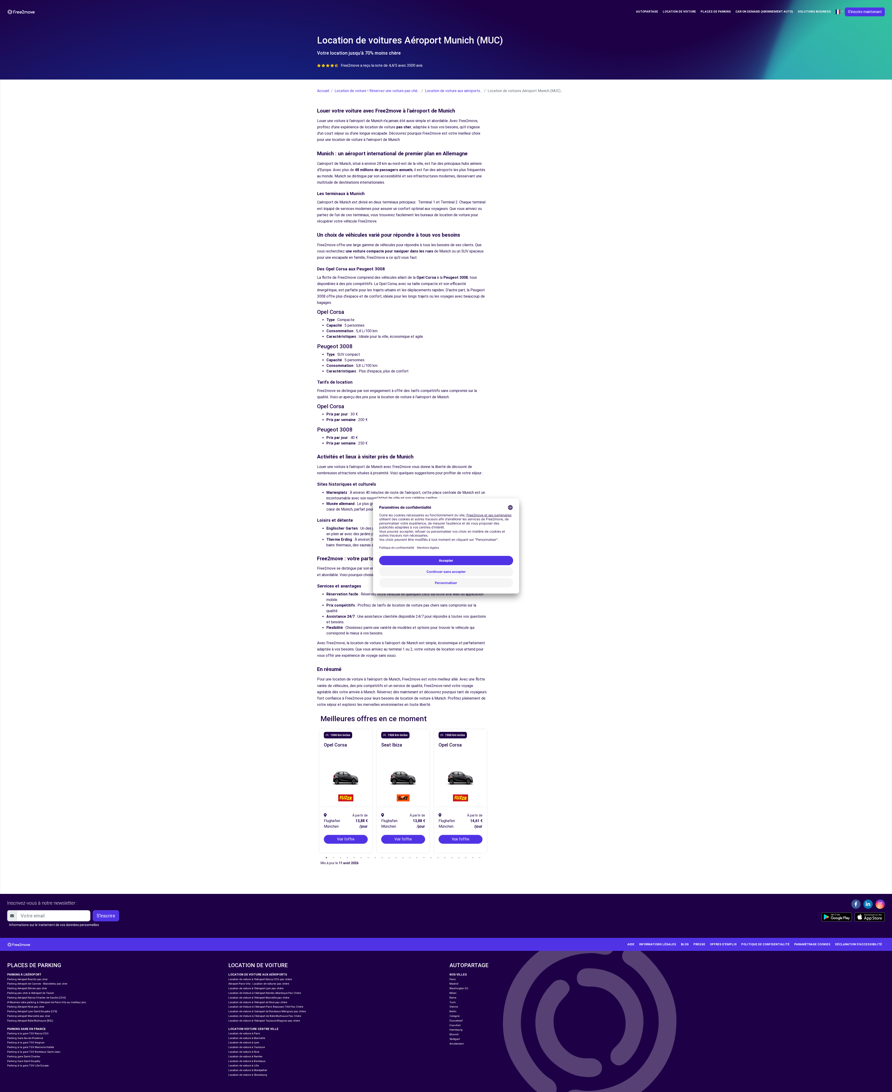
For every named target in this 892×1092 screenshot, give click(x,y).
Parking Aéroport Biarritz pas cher (27, 979)
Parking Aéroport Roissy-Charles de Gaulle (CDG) (36, 997)
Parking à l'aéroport (24, 974)
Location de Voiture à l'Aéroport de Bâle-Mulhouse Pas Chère (264, 1016)
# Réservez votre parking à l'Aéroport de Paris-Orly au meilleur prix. (47, 1002)
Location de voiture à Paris (244, 1033)
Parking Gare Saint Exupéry (23, 1061)
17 (438, 857)
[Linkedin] (868, 904)
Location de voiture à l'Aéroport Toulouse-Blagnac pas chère (264, 1020)
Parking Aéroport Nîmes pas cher (27, 988)
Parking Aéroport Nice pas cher (25, 1006)
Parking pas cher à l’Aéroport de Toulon (30, 993)
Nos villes (458, 974)
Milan (452, 993)
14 (417, 857)
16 (431, 857)
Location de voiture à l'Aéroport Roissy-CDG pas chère (260, 979)
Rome (452, 997)
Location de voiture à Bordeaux (247, 1061)
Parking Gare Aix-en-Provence (25, 1038)
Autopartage (647, 11)
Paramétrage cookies (812, 944)
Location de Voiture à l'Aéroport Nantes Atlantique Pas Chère (264, 993)
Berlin (452, 1011)
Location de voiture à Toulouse (246, 1047)
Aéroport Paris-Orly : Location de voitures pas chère (258, 983)
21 (465, 857)
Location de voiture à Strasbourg (247, 1074)
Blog (685, 944)
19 (451, 857)
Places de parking (716, 11)
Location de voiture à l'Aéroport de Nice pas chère (257, 1002)
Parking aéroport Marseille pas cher (28, 1016)
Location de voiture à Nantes (245, 1056)
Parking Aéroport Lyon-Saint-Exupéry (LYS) (32, 1011)
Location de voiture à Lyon (243, 1042)
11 (396, 857)
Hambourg (455, 1029)
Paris (452, 979)
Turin (452, 1002)
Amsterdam (456, 1043)
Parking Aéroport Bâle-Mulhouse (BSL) (30, 1020)
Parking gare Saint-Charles (23, 1056)
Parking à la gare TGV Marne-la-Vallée (30, 1047)
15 (424, 857)
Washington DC (459, 988)
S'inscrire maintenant (865, 12)
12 (403, 857)
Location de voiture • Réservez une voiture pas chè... (377, 91)
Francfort (454, 1025)
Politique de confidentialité (765, 944)
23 (479, 857)
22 (472, 857)
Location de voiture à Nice (243, 1051)
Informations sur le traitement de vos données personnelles (54, 925)
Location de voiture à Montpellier (247, 1070)
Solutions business (814, 11)
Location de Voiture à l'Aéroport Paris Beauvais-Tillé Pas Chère (265, 1006)
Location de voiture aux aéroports (257, 974)
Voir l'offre (345, 839)
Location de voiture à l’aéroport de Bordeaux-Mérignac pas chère (267, 1011)
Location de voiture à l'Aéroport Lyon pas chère (255, 988)
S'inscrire (106, 916)
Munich (454, 1034)
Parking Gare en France (26, 1029)
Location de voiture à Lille (243, 1065)
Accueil (323, 91)
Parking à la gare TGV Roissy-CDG (28, 1033)
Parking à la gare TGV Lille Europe (28, 1065)
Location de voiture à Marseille (246, 1038)
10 (389, 857)
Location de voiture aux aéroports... (453, 91)
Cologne (454, 1016)
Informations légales (657, 944)
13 (410, 857)
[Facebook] (856, 904)
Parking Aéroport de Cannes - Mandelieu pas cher (37, 983)
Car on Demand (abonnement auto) (764, 11)
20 (458, 857)
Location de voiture (679, 11)
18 (445, 857)
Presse (699, 944)
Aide (630, 944)
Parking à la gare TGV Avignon (26, 1042)
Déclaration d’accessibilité (858, 944)
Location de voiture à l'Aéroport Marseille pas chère (258, 997)
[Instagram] (880, 904)
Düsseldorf (456, 1020)
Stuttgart (454, 1039)
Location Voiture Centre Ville (253, 1029)
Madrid (453, 983)
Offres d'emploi (723, 944)
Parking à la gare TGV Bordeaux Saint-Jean (33, 1051)
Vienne (453, 1006)
